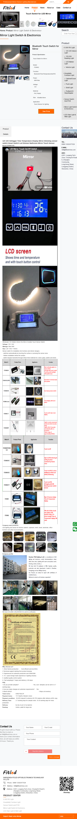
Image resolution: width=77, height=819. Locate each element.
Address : (10, 789)
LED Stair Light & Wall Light (70, 115)
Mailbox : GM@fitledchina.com (17, 786)
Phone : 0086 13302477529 (16, 783)
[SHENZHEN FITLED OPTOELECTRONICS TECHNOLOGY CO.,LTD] (9, 8)
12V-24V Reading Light (69, 57)
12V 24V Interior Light (70, 52)
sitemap (18, 816)
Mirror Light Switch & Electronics (27, 30)
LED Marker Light (69, 63)
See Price (46, 111)
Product (35, 8)
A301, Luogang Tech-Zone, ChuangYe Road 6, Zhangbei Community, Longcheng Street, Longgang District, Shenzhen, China (69, 162)
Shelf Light (69, 87)
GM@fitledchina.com (68, 150)
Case (58, 8)
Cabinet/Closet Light (70, 79)
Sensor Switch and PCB (69, 100)
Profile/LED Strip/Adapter (69, 92)
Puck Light (69, 84)
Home (27, 8)
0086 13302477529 (68, 144)
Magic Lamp (12, 816)
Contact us (67, 8)
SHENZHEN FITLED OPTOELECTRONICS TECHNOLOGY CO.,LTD (23, 778)
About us (50, 8)
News (42, 8)
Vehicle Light (70, 67)
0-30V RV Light (69, 47)
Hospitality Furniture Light (69, 74)
